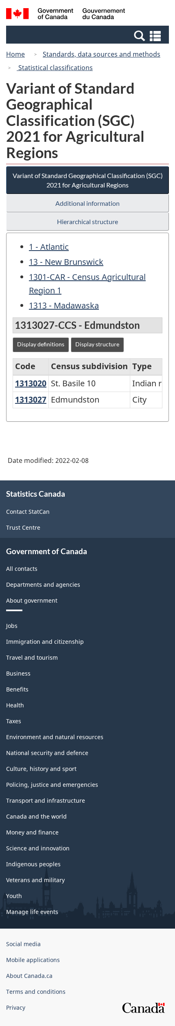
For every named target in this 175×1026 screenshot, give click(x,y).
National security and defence (47, 753)
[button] (88, 35)
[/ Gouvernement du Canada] (65, 15)
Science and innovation (38, 848)
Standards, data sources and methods (101, 54)
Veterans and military (35, 880)
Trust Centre (23, 527)
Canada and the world (36, 816)
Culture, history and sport (41, 769)
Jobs (12, 626)
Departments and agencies (43, 584)
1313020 (30, 383)
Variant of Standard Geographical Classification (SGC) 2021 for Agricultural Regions (88, 180)
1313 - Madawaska (64, 305)
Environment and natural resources (54, 737)
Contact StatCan (28, 511)
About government (31, 600)
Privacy (15, 1007)
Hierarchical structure (87, 221)
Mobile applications (33, 960)
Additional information (87, 203)
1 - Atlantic (49, 246)
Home (15, 54)
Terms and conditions (36, 991)
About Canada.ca (29, 976)
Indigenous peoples (33, 864)
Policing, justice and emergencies (52, 784)
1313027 (30, 399)
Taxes (13, 721)
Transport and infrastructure (45, 800)
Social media (23, 944)
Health (15, 705)
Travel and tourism (32, 657)
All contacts (21, 568)
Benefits (17, 689)
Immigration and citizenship (45, 641)
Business (18, 673)
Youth (14, 896)
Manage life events (32, 912)
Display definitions (40, 344)
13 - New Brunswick (66, 261)
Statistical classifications (55, 67)
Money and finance (32, 832)
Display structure (97, 344)
